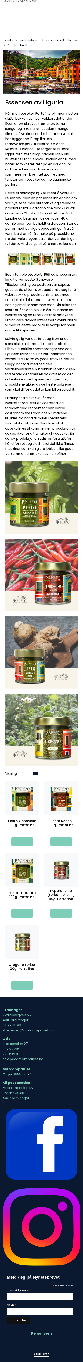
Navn (11, 1305)
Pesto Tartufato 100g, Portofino (22, 895)
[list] (24, 773)
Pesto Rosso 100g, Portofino (61, 823)
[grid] (35, 773)
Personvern (41, 1333)
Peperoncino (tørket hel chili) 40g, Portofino (61, 895)
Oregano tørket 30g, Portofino (22, 967)
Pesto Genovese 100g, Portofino (22, 823)
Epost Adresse (18, 1290)
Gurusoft (41, 1354)
